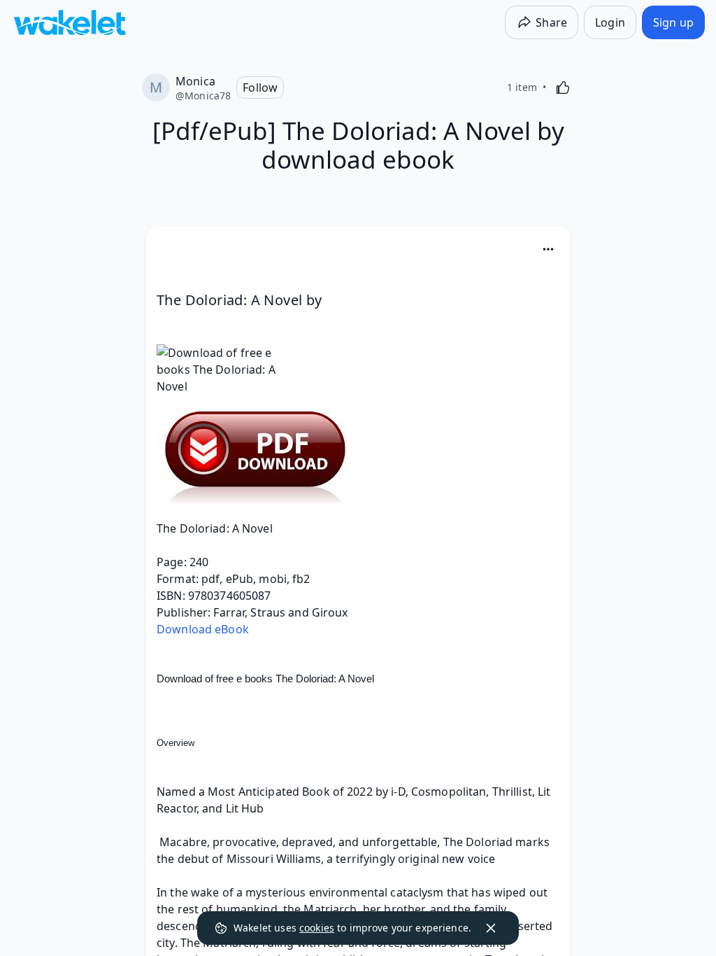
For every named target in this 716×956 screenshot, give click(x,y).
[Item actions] (548, 249)
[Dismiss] (491, 928)
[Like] (563, 87)
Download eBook (203, 629)
